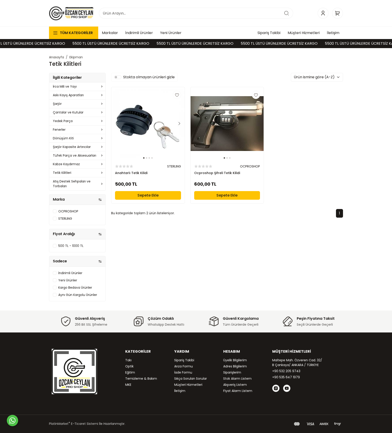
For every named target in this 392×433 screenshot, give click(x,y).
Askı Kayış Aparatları (68, 95)
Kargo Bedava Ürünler (75, 287)
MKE (128, 384)
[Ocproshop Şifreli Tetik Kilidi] (227, 123)
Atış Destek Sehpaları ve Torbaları (72, 183)
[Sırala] (100, 199)
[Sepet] (337, 13)
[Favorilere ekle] (177, 95)
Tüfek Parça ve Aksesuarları (74, 155)
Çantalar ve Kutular (68, 112)
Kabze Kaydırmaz (66, 164)
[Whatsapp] (12, 420)
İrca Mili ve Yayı (65, 86)
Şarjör (57, 103)
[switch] (117, 77)
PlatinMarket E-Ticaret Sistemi (73, 423)
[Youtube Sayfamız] (286, 388)
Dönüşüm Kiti (63, 138)
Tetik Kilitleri (62, 172)
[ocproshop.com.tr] (71, 13)
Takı (128, 360)
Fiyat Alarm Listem (237, 391)
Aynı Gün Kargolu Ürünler (77, 295)
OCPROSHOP (68, 211)
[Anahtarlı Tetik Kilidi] (148, 123)
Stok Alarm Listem (237, 378)
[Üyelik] (323, 13)
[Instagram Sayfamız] (275, 388)
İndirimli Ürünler (70, 273)
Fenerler (59, 129)
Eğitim (130, 372)
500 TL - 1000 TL (70, 246)
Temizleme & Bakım (141, 378)
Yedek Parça (63, 121)
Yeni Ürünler (67, 280)
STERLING (65, 218)
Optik (129, 366)
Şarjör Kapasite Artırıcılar (72, 147)
